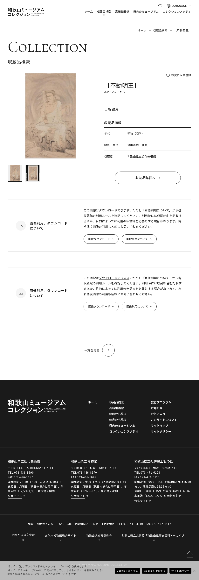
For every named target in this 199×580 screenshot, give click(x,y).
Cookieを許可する (127, 570)
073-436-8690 (24, 472)
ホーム (142, 30)
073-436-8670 (87, 472)
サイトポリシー (180, 570)
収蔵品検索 (160, 30)
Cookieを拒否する (155, 570)
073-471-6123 (150, 472)
